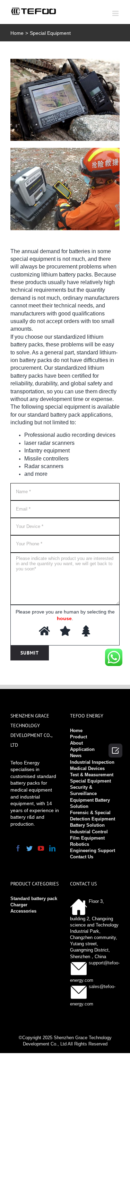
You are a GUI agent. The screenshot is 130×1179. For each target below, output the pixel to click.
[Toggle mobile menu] (116, 13)
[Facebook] (18, 848)
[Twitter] (29, 848)
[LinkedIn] (52, 848)
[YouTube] (41, 848)
